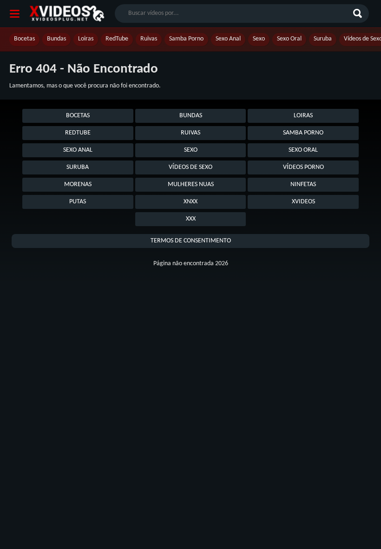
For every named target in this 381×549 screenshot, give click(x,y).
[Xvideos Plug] (67, 14)
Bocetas (24, 38)
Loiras (85, 38)
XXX (191, 218)
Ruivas (148, 38)
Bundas (56, 38)
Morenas (78, 184)
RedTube (116, 38)
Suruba (323, 38)
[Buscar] (358, 13)
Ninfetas (303, 184)
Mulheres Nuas (191, 184)
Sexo (259, 38)
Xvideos (303, 201)
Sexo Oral (289, 38)
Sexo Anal (228, 38)
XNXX (190, 201)
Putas (77, 201)
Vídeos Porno (303, 167)
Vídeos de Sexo (190, 167)
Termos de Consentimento (191, 240)
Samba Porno (186, 38)
